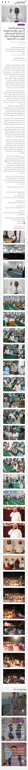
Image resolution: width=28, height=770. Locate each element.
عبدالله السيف (19, 42)
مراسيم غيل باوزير (21, 24)
